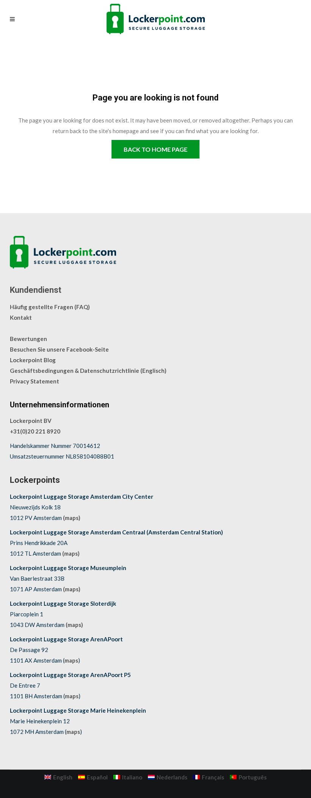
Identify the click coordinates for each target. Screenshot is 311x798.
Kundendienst (35, 290)
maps (71, 660)
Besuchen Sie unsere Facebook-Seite (59, 349)
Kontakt (21, 317)
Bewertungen (28, 338)
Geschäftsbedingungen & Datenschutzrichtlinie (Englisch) (88, 370)
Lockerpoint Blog (33, 360)
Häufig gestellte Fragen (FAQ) (50, 306)
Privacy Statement (34, 381)
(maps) (71, 517)
